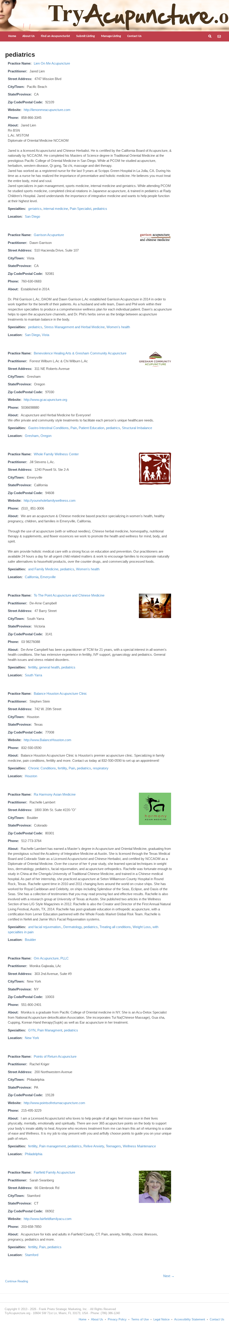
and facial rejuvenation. (44, 927)
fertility (32, 667)
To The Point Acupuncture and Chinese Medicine (69, 595)
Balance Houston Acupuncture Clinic (60, 693)
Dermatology (72, 927)
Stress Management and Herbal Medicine (74, 327)
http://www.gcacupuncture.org (45, 399)
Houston (31, 776)
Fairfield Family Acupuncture (54, 1172)
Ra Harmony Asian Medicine (55, 794)
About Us (28, 36)
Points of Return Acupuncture (55, 1056)
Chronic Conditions (42, 768)
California (31, 577)
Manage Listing (111, 36)
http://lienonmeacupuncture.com (47, 110)
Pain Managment (49, 1030)
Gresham (32, 436)
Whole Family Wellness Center (56, 454)
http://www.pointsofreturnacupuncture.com (54, 1103)
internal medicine (55, 209)
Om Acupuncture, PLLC (51, 958)
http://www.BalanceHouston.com (47, 740)
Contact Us (134, 36)
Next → (168, 1276)
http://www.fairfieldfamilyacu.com (48, 1219)
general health (49, 667)
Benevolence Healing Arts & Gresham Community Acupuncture (80, 353)
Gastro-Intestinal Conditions (48, 428)
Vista (45, 335)
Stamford (31, 1255)
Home (12, 36)
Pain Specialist (80, 209)
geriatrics (35, 209)
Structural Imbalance (137, 428)
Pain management (52, 1146)
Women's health (118, 327)
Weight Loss (142, 927)
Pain (73, 428)
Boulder (30, 940)
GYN (32, 1030)
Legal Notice (161, 1319)
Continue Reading (16, 1281)
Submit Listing (85, 36)
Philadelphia (33, 1154)
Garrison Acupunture (49, 235)
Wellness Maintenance (139, 1146)
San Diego (32, 216)
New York (32, 1038)
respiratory (100, 768)
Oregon (45, 436)
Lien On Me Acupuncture (52, 63)
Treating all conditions (115, 927)
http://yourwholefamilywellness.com (50, 500)
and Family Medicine (43, 569)
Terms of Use (140, 1319)
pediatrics (100, 209)
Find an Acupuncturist (55, 36)
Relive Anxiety (93, 1146)
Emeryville (48, 577)
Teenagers (113, 1146)
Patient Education (91, 428)
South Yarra (33, 675)
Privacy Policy (117, 1319)
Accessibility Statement (189, 1319)
